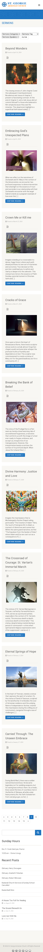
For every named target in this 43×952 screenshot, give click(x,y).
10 (36, 817)
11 (4, 821)
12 (9, 821)
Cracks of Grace (15, 300)
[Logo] (14, 4)
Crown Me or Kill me (18, 217)
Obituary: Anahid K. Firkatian (12, 873)
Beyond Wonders (16, 48)
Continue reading (14, 114)
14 (19, 821)
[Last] (28, 821)
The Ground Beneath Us (12, 908)
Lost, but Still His (9, 916)
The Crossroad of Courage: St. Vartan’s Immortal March (18, 562)
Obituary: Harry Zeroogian (11, 868)
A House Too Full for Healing (14, 900)
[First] (4, 817)
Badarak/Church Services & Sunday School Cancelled (18, 884)
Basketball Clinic (8, 890)
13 (14, 821)
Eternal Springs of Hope (20, 651)
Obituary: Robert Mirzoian (11, 878)
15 (24, 821)
